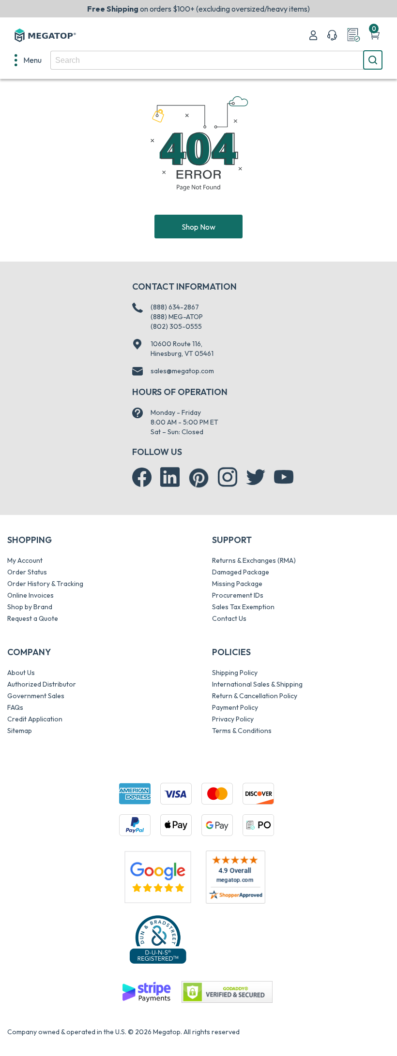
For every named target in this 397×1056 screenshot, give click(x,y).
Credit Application (34, 719)
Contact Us (229, 618)
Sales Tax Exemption (243, 606)
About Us (21, 672)
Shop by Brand (29, 606)
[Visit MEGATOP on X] (255, 477)
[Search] (372, 60)
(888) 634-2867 (175, 307)
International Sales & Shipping (257, 684)
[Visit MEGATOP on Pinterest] (198, 478)
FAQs (15, 707)
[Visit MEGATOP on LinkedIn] (170, 477)
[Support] (332, 35)
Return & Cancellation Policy (254, 695)
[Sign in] (313, 35)
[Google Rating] (158, 876)
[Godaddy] (146, 991)
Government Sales (35, 695)
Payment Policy (235, 707)
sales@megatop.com (182, 371)
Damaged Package (240, 572)
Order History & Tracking (45, 583)
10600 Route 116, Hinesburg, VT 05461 (182, 348)
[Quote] (353, 35)
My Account (25, 560)
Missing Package (237, 583)
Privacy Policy (233, 719)
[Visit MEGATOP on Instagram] (227, 477)
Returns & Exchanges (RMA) (254, 560)
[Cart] (374, 35)
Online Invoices (30, 595)
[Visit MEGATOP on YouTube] (283, 477)
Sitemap (19, 730)
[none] (28, 60)
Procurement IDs (237, 595)
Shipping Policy (235, 672)
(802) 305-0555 (176, 326)
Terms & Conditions (242, 730)
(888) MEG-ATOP (177, 316)
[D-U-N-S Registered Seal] (158, 939)
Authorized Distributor (41, 684)
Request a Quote (32, 618)
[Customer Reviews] (235, 877)
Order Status (27, 572)
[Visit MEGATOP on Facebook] (142, 477)
